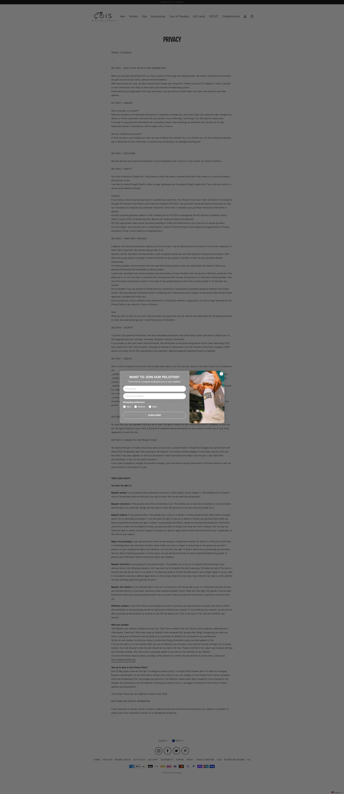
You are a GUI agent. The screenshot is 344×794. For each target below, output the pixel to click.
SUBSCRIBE (154, 415)
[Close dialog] (221, 373)
